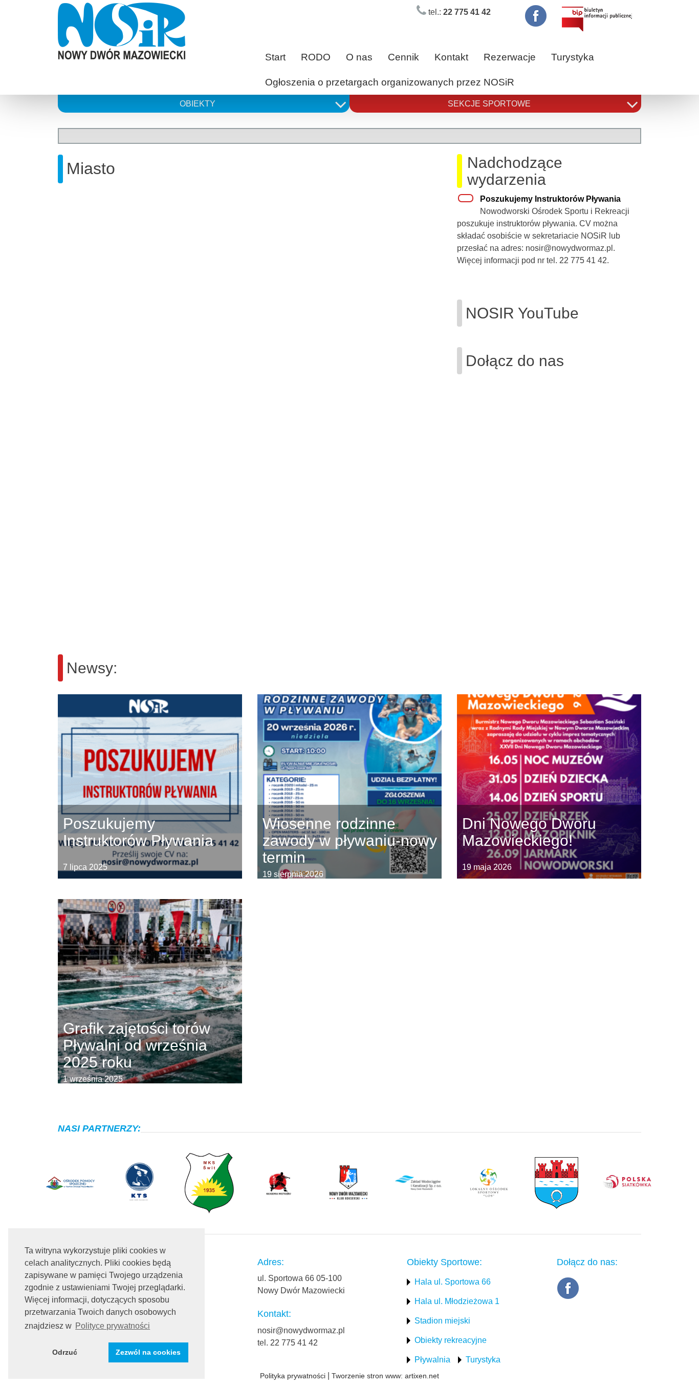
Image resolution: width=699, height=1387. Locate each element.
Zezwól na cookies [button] (148, 1352)
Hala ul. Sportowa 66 (452, 1281)
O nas (359, 57)
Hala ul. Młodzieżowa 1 (456, 1301)
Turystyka (572, 57)
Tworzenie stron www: (367, 1376)
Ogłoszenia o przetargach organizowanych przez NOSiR (389, 82)
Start (275, 57)
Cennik (403, 57)
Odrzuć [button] (64, 1352)
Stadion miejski (442, 1320)
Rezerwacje (510, 57)
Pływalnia (432, 1359)
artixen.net (422, 1376)
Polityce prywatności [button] (112, 1325)
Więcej (58, 786)
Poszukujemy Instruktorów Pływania (550, 199)
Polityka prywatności (292, 1376)
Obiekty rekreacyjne (450, 1340)
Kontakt (451, 57)
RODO (316, 57)
